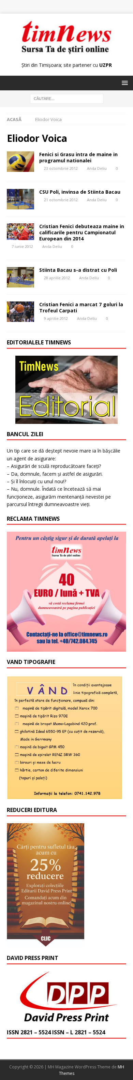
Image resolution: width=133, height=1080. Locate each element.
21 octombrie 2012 (61, 199)
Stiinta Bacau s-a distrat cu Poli (78, 270)
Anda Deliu (97, 168)
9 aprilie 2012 (56, 318)
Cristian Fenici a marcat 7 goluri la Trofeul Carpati (81, 307)
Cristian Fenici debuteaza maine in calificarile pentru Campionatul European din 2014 (81, 232)
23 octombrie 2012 (61, 168)
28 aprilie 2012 (57, 277)
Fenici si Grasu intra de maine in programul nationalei (78, 157)
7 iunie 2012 (22, 246)
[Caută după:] (66, 98)
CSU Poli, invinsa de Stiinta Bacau (79, 192)
